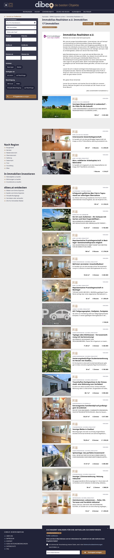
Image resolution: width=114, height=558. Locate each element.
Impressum (10, 538)
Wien (8, 168)
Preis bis (24, 36)
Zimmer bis (25, 54)
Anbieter (9, 63)
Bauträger (87, 12)
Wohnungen (27, 12)
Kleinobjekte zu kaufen (13, 177)
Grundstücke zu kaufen (13, 182)
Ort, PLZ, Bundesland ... (11, 19)
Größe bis (25, 45)
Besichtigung (10, 80)
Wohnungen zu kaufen (13, 179)
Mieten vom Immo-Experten (15, 190)
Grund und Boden (62, 12)
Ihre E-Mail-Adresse (51, 549)
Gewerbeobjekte (48, 12)
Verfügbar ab (10, 72)
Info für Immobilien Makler (14, 201)
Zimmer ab (9, 54)
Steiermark (9, 160)
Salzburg (9, 158)
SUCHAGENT (88, 23)
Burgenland (10, 148)
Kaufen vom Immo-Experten (15, 193)
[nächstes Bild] (69, 107)
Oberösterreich (11, 155)
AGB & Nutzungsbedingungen (17, 544)
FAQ (7, 549)
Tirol (7, 163)
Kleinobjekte (76, 12)
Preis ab (8, 36)
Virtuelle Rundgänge (12, 196)
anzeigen (21, 96)
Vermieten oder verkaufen (14, 198)
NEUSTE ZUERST (103, 23)
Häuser (37, 12)
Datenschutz (11, 546)
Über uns (9, 536)
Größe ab (9, 45)
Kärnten (8, 150)
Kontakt (9, 541)
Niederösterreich (11, 153)
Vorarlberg (9, 166)
